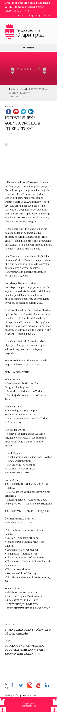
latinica (48, 15)
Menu (30, 47)
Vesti (24, 89)
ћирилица (35, 15)
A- (23, 15)
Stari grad (14, 89)
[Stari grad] (24, 39)
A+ (18, 15)
